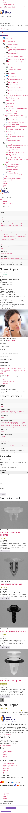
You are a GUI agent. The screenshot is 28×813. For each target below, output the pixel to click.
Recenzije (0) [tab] (6, 383)
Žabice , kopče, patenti (6, 253)
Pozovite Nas (11, 340)
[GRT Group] (6, 14)
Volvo (20, 225)
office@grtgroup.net (9, 7)
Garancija (5, 770)
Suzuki (12, 225)
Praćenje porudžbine (8, 4)
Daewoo (8, 223)
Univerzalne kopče (22, 371)
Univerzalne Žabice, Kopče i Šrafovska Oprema (15, 236)
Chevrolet (3, 223)
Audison (5, 185)
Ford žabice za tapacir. (10, 680)
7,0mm (2, 230)
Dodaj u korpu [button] (5, 551)
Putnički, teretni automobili (16, 258)
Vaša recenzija (4, 474)
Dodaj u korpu (11, 808)
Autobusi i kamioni (5, 368)
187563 (7, 375)
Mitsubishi (22, 223)
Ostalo (2, 234)
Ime (1, 483)
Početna (5, 201)
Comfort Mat (6, 181)
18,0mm (3, 244)
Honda (14, 223)
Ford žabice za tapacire (11, 584)
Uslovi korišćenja (7, 767)
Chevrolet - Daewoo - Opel (18, 368)
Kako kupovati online (8, 763)
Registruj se (11, 29)
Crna (2, 219)
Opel (5, 225)
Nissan (2, 225)
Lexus (18, 223)
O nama (5, 1)
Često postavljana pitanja (10, 765)
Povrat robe (6, 768)
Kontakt (5, 186)
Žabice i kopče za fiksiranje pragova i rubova (11, 237)
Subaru (5, 205)
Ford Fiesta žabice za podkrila (10, 533)
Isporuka (5, 772)
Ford (11, 223)
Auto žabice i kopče (8, 203)
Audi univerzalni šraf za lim (13, 631)
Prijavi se (2, 28)
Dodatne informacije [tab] (8, 381)
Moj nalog (5, 2)
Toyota (16, 225)
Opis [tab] (4, 379)
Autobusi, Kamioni (5, 258)
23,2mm (3, 248)
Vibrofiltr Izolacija (7, 180)
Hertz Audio (6, 183)
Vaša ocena (3, 470)
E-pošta (2, 488)
